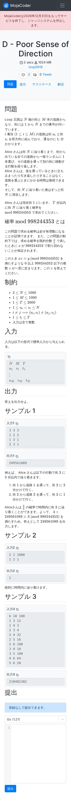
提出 (23, 84)
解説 (61, 84)
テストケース (41, 84)
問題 (10, 84)
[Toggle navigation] (62, 5)
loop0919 (36, 67)
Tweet (47, 74)
